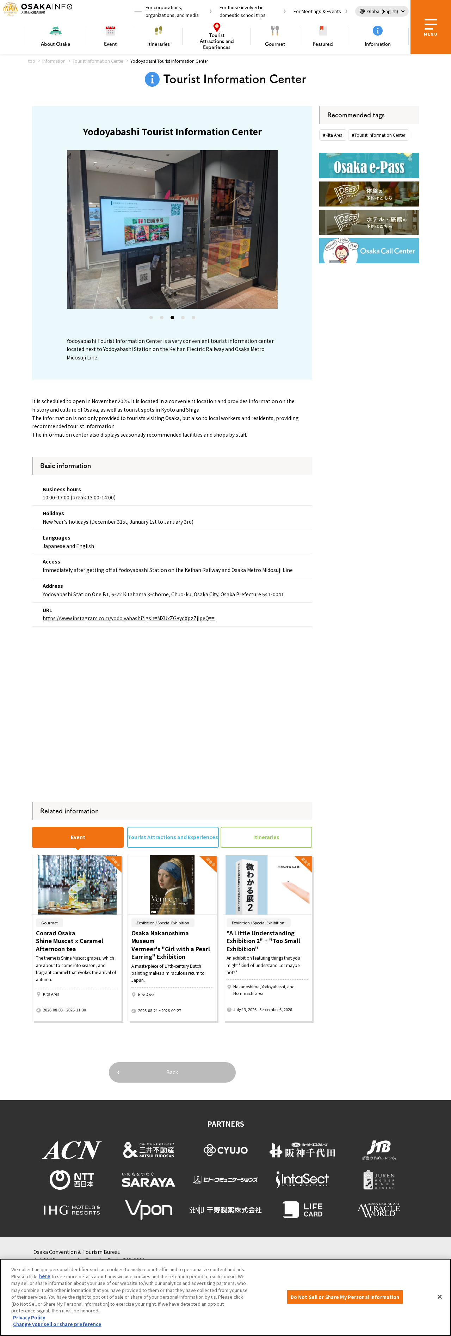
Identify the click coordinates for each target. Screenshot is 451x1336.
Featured (323, 44)
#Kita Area (332, 135)
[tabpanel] (172, 229)
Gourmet (275, 44)
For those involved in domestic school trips (243, 11)
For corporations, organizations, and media (172, 11)
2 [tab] (162, 319)
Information (378, 44)
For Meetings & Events (317, 11)
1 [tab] (151, 319)
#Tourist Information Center (378, 135)
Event (110, 44)
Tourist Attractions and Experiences (173, 837)
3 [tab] (173, 319)
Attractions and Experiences (217, 41)
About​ (55, 44)
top (31, 61)
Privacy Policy (29, 1317)
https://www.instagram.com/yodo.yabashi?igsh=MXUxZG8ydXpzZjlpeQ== (129, 618)
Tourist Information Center (98, 61)
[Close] (439, 1296)
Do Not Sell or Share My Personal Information (345, 1296)
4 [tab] (183, 319)
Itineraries (158, 44)
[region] (225, 1297)
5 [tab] (194, 319)
